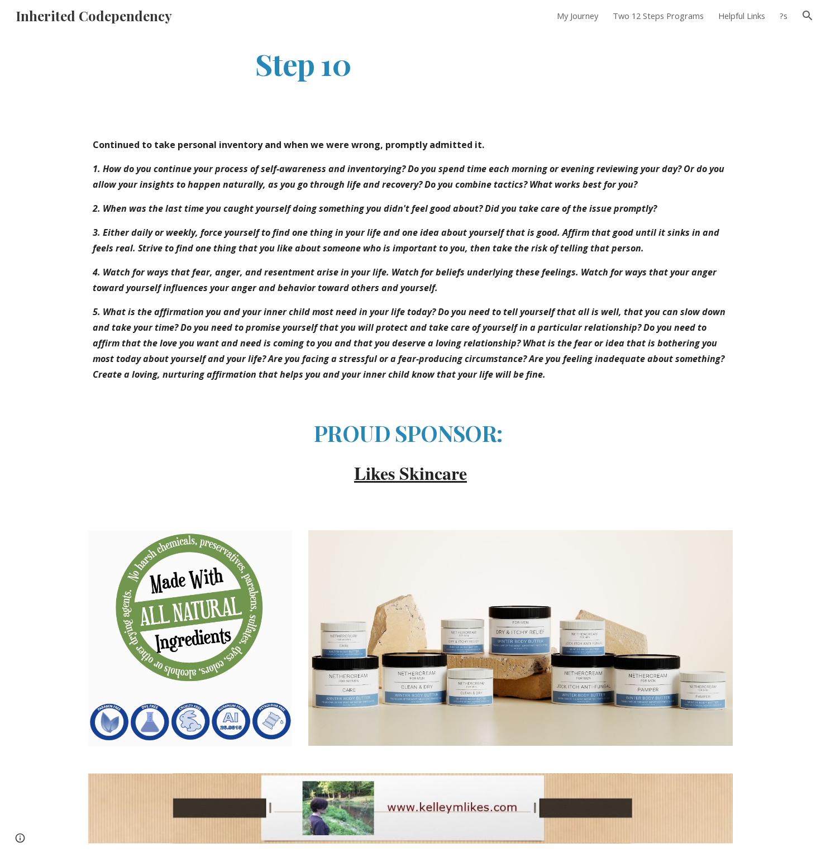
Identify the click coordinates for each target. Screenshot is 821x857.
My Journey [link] (577, 15)
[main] (303, 63)
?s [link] (783, 15)
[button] (807, 15)
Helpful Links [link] (741, 15)
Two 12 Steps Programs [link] (658, 15)
